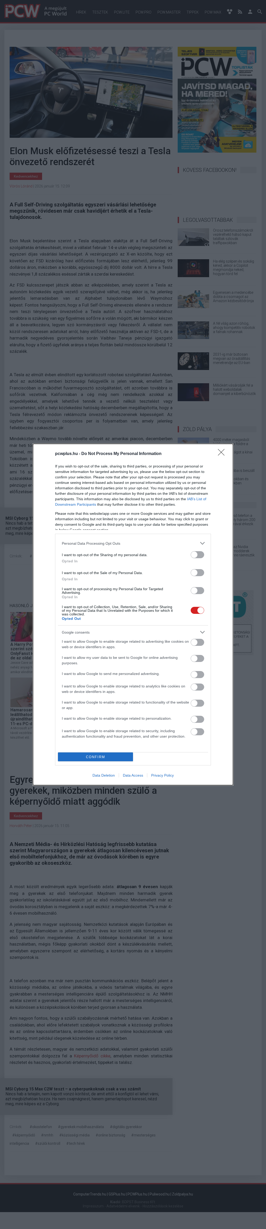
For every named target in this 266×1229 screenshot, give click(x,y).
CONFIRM (95, 757)
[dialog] (133, 614)
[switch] (197, 554)
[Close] (223, 454)
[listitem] (133, 543)
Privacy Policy (162, 775)
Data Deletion (103, 775)
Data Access (133, 775)
